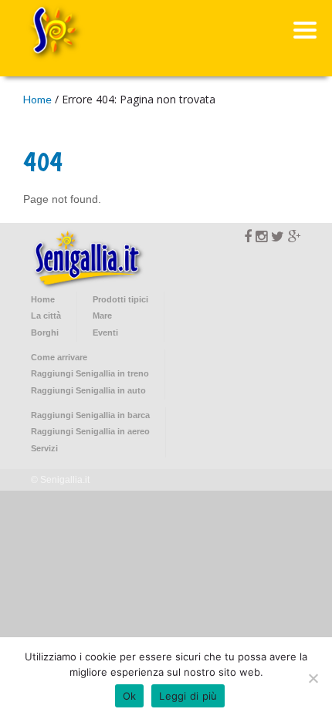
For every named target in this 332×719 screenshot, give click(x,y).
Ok (130, 696)
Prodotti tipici (120, 299)
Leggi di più (188, 696)
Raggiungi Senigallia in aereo (90, 431)
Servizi (44, 448)
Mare (102, 315)
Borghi (45, 332)
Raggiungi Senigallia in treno (90, 373)
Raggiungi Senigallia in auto (88, 390)
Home (37, 99)
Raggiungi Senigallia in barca (90, 415)
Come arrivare (59, 357)
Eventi (105, 332)
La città (46, 315)
